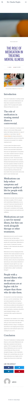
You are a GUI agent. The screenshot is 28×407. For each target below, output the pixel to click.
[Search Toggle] (2, 2)
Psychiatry (14, 41)
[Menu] (25, 2)
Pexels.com (20, 88)
